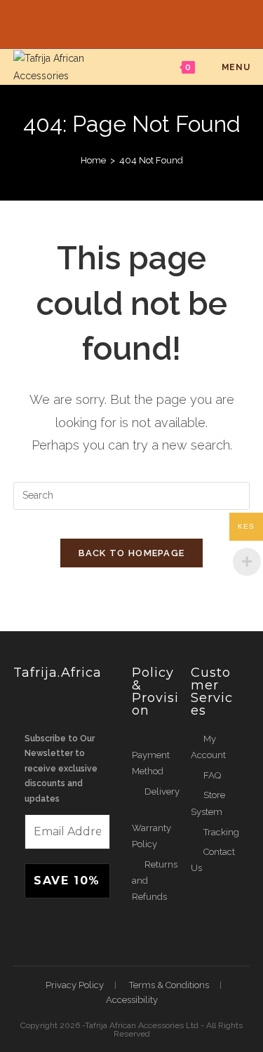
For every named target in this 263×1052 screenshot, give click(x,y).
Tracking (221, 832)
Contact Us (213, 860)
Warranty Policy (151, 836)
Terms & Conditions (169, 985)
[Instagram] (149, 23)
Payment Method (151, 763)
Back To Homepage (132, 553)
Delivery (162, 791)
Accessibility (132, 999)
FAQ (212, 775)
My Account (208, 747)
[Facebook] (116, 23)
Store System (208, 803)
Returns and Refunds (154, 881)
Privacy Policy (75, 985)
